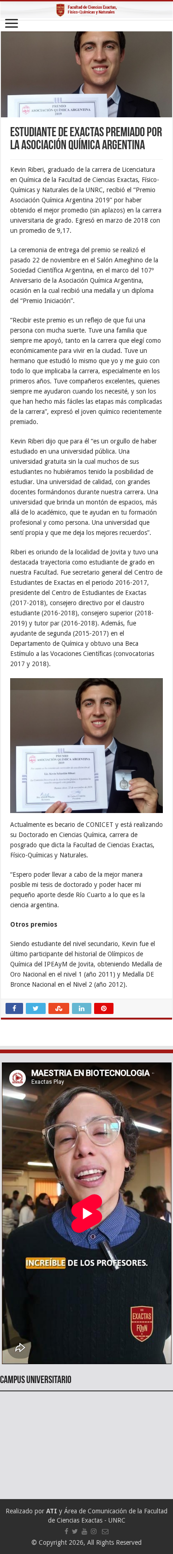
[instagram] (93, 1531)
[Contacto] (105, 1531)
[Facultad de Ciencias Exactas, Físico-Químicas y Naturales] (86, 10)
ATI (51, 1511)
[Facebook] (66, 1531)
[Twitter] (75, 1531)
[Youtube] (84, 1531)
